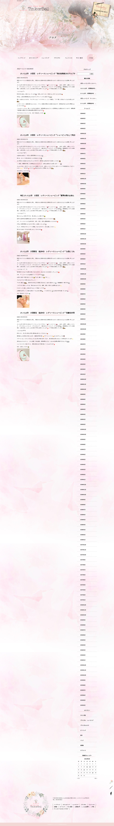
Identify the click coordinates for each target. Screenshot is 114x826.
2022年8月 (82, 289)
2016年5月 (82, 640)
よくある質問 (86, 806)
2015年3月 (82, 705)
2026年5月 (82, 118)
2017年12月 (83, 544)
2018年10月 (83, 494)
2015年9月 (82, 680)
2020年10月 (83, 389)
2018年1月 (82, 539)
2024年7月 (82, 198)
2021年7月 (82, 344)
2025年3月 (82, 163)
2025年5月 (82, 158)
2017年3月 (82, 590)
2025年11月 (83, 138)
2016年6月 (82, 635)
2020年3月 (82, 419)
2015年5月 (82, 700)
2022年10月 (83, 279)
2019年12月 (83, 429)
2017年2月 (82, 595)
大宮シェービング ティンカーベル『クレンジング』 (88, 98)
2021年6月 (82, 349)
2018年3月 (82, 529)
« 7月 (78, 778)
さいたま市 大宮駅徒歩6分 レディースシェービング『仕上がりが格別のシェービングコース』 (88, 103)
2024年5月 (82, 208)
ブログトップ (87, 69)
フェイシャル (68, 58)
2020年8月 (82, 399)
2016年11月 (83, 610)
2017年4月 (82, 585)
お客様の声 (77, 806)
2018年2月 (82, 534)
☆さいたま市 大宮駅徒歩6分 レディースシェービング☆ (88, 88)
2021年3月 (82, 364)
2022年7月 (82, 294)
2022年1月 (82, 319)
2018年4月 (82, 524)
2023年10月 (83, 243)
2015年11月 (83, 670)
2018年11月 (83, 489)
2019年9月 (82, 439)
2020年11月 (83, 384)
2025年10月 (83, 143)
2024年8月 (82, 193)
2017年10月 (83, 554)
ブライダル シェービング (86, 720)
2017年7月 (82, 569)
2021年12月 (83, 324)
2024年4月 (82, 213)
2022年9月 (82, 284)
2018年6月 (82, 514)
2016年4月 (82, 645)
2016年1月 (82, 660)
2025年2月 (82, 168)
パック (82, 740)
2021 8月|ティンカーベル (22, 0)
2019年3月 (82, 469)
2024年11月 (83, 178)
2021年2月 (82, 369)
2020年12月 (83, 379)
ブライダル (57, 58)
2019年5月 (82, 459)
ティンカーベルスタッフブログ (61, 808)
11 (87, 766)
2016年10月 (83, 615)
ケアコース (83, 750)
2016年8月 (82, 625)
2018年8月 (82, 504)
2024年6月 (82, 203)
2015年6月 (82, 695)
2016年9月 (82, 620)
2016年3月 (82, 650)
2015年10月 (83, 675)
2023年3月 (82, 254)
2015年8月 (82, 685)
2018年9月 (82, 499)
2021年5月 (82, 354)
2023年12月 (83, 233)
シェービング (45, 58)
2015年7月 (82, 690)
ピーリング (83, 730)
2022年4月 (82, 309)
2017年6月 (82, 574)
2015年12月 (83, 665)
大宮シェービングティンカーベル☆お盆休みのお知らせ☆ (88, 83)
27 (92, 772)
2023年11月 (83, 238)
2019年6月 (82, 454)
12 (90, 766)
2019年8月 (82, 444)
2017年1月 (82, 600)
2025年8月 (82, 148)
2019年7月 (82, 449)
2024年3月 (82, 218)
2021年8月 (82, 339)
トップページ (22, 58)
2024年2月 (82, 223)
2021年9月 (82, 334)
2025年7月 (82, 153)
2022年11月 (83, 274)
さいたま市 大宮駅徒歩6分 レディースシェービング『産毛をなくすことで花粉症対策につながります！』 (88, 93)
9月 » (96, 778)
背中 (81, 735)
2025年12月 (83, 133)
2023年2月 (82, 259)
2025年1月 (82, 173)
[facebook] (111, 793)
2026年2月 (82, 128)
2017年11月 (83, 549)
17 (84, 769)
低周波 (82, 745)
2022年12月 (83, 269)
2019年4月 (82, 464)
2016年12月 (83, 605)
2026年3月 (82, 123)
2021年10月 (83, 329)
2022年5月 (82, 304)
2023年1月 (82, 264)
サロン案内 (80, 58)
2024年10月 (83, 183)
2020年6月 (82, 404)
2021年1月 (82, 374)
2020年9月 (82, 394)
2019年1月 (82, 479)
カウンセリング (34, 58)
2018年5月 (82, 519)
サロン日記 (83, 715)
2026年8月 (82, 113)
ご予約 (91, 58)
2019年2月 (82, 474)
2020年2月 (82, 424)
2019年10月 (83, 434)
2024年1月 (82, 228)
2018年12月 (83, 484)
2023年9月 (82, 249)
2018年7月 (82, 509)
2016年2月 (82, 655)
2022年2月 (82, 314)
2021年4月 (82, 359)
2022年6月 (82, 299)
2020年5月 (82, 409)
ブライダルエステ (84, 725)
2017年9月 (82, 559)
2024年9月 (82, 188)
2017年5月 (82, 580)
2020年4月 (82, 414)
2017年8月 (82, 564)
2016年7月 (82, 630)
